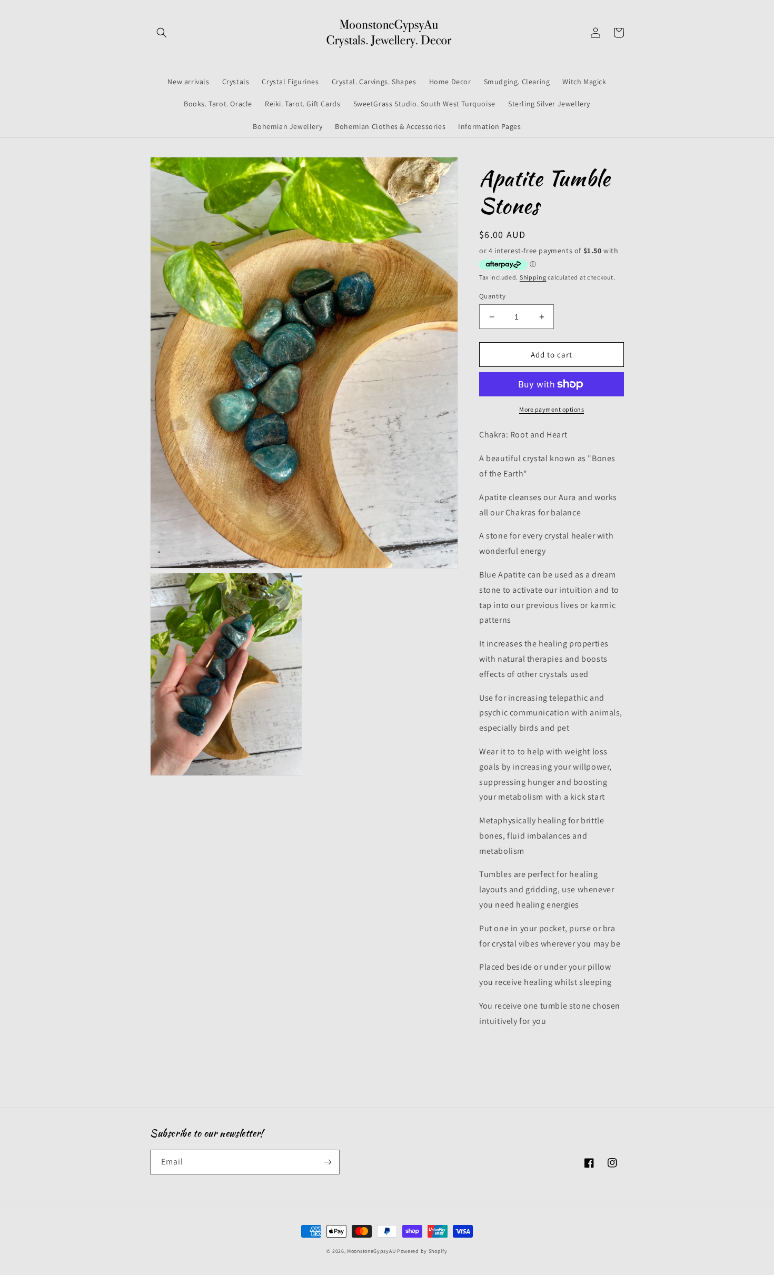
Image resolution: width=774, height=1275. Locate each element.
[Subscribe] (327, 1162)
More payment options (551, 409)
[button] (161, 32)
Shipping (533, 277)
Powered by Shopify (422, 1251)
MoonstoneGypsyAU (371, 1251)
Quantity (492, 296)
